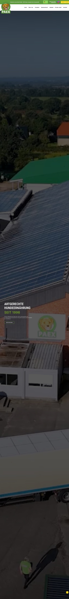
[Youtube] (58, 2)
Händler (51, 7)
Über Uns (31, 7)
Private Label (58, 7)
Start (25, 7)
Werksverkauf (44, 7)
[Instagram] (58, 1)
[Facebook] (57, 1)
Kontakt (65, 7)
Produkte (37, 7)
